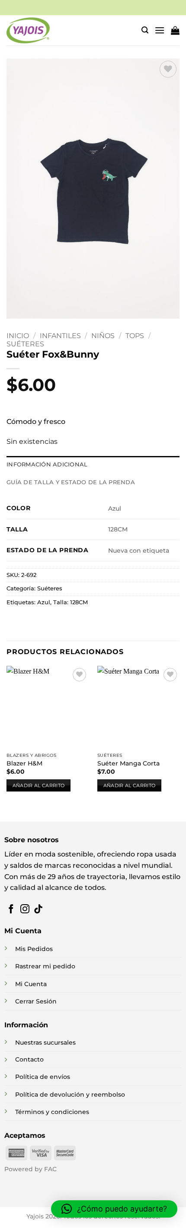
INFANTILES (60, 336)
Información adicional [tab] (46, 464)
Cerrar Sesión (36, 1001)
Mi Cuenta (31, 984)
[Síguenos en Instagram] (24, 910)
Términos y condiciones (52, 1112)
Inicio (17, 336)
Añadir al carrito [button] (39, 785)
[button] (144, 30)
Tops (134, 336)
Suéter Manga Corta (128, 763)
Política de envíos (42, 1077)
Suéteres (25, 344)
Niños (103, 336)
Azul (43, 602)
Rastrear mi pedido (45, 966)
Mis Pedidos (34, 949)
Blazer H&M (24, 763)
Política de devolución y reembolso (70, 1094)
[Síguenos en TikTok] (38, 910)
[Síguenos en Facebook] (11, 910)
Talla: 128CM (70, 602)
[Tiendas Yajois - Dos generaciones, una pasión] (28, 30)
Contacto (29, 1059)
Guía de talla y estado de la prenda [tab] (70, 482)
